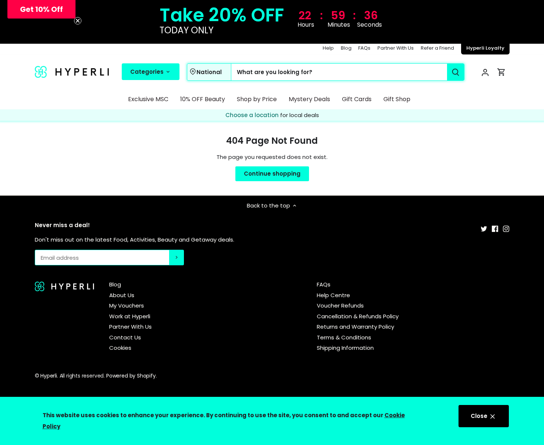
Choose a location (252, 115)
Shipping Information (345, 348)
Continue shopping (272, 173)
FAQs (364, 48)
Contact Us (125, 337)
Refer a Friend (437, 48)
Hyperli (48, 375)
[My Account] (485, 72)
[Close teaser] (77, 20)
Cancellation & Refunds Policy (358, 316)
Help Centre (333, 295)
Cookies (120, 348)
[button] (41, 9)
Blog (346, 48)
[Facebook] (495, 228)
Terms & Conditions (344, 337)
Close (480, 416)
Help (328, 48)
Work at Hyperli (129, 316)
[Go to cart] (501, 72)
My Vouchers (126, 305)
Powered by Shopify (131, 375)
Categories (147, 71)
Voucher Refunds (340, 305)
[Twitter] (484, 228)
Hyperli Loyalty (485, 48)
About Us (121, 295)
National (208, 72)
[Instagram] (506, 228)
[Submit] (455, 72)
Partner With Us (395, 48)
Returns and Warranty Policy (355, 327)
